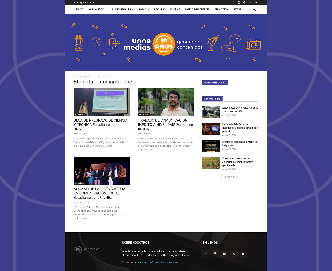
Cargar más (229, 176)
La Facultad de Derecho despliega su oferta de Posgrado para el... (240, 128)
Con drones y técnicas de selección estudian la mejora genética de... (237, 162)
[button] (254, 9)
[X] (250, 2)
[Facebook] (233, 2)
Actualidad (96, 9)
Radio (142, 9)
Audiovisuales (121, 9)
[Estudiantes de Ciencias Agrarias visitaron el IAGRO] (211, 112)
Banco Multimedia (197, 9)
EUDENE (175, 9)
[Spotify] (244, 2)
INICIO (80, 9)
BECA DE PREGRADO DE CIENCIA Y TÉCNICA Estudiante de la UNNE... (101, 124)
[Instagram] (238, 2)
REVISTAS (159, 9)
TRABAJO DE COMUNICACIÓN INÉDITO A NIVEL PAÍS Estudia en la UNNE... (165, 124)
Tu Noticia (221, 9)
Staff (237, 9)
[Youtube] (255, 2)
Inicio (76, 76)
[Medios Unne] (166, 42)
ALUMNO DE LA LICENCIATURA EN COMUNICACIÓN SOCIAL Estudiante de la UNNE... (99, 193)
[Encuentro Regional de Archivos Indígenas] (211, 146)
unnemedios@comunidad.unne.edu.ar (158, 262)
